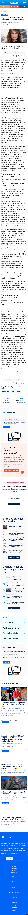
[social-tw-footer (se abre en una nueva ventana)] (15, 893)
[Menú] (4, 2)
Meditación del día (11, 628)
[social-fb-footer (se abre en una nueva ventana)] (12, 893)
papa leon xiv (6, 688)
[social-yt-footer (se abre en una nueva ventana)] (10, 893)
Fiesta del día (8, 623)
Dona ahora (13, 6)
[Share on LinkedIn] (16, 56)
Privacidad (14, 910)
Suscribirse (9, 858)
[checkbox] (3, 422)
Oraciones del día (10, 638)
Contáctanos (14, 907)
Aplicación (14, 881)
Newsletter (14, 879)
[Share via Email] (21, 56)
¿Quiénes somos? (14, 902)
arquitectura (5, 778)
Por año (14, 887)
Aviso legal (14, 905)
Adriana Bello (17, 22)
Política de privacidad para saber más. (14, 423)
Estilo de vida (14, 870)
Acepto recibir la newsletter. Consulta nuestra (14, 423)
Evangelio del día (10, 633)
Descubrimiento (14, 872)
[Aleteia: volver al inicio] (14, 2)
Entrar (18, 498)
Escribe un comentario (14, 504)
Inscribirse (6, 427)
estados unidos (5, 391)
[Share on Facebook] (13, 56)
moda (13, 391)
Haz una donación (14, 900)
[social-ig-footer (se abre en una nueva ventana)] (18, 893)
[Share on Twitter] (19, 56)
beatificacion (6, 803)
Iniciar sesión (18, 858)
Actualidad (3, 11)
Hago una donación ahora (11, 470)
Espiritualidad (14, 868)
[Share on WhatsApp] (24, 56)
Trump (18, 391)
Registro (5, 6)
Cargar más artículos (14, 557)
